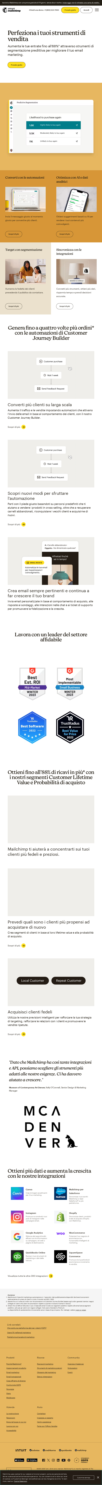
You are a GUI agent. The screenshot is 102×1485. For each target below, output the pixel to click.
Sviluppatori (72, 1368)
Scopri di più (13, 234)
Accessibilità (11, 1430)
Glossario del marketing (46, 1372)
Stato (8, 1393)
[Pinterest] (69, 1459)
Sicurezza (10, 1389)
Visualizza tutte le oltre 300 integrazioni (28, 1276)
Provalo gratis (70, 10)
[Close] (98, 1477)
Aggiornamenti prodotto (16, 1368)
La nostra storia (12, 1414)
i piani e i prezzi (80, 1310)
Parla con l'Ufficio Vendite (47, 1426)
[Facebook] (43, 1459)
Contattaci (41, 1414)
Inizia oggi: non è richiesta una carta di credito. (81, 3)
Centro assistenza (44, 1422)
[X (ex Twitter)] (48, 1459)
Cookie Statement (20, 1481)
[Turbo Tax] (34, 1450)
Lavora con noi (12, 1426)
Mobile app (10, 1398)
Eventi (70, 1372)
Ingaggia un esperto (45, 1418)
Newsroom (10, 1418)
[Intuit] (21, 1450)
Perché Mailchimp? (13, 1364)
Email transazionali (13, 1377)
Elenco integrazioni (44, 1377)
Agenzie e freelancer (76, 1364)
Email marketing (12, 1372)
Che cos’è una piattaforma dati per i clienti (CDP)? (26, 1328)
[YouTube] (64, 1459)
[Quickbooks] (65, 1450)
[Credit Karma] (49, 1450)
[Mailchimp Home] (11, 10)
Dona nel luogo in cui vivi (16, 1422)
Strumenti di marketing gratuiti (49, 1368)
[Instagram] (53, 1459)
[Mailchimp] (80, 1450)
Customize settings (83, 1477)
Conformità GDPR (13, 1385)
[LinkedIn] (58, 1459)
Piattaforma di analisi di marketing (20, 1337)
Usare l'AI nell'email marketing (19, 1332)
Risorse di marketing (45, 1364)
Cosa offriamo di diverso (16, 1381)
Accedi (86, 10)
